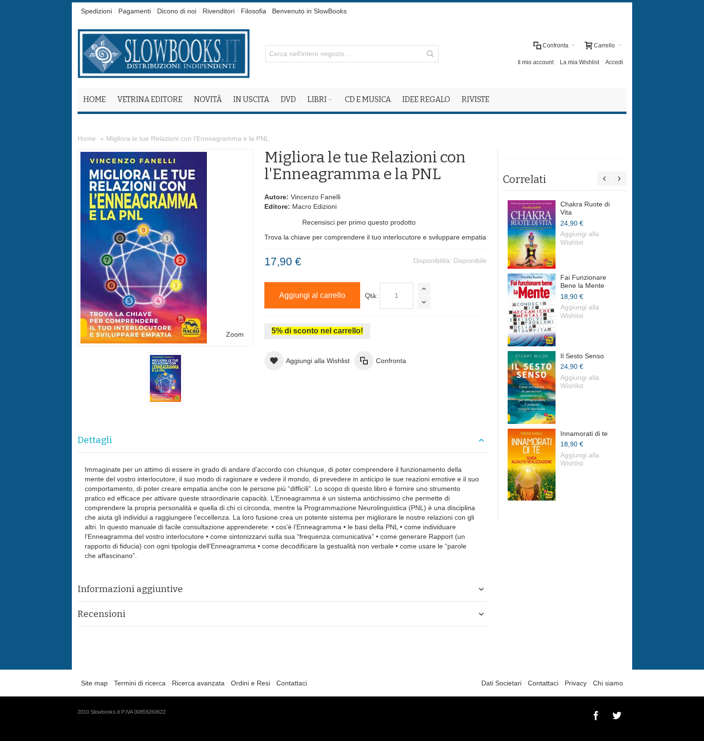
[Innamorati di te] (532, 465)
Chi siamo (608, 683)
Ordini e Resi (250, 683)
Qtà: (371, 295)
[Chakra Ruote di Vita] (532, 234)
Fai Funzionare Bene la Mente (583, 282)
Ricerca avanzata (198, 683)
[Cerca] (430, 54)
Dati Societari (501, 683)
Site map (94, 683)
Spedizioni (96, 11)
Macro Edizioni (314, 206)
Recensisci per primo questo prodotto (359, 222)
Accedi (614, 62)
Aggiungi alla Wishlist (579, 238)
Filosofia (253, 11)
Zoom (235, 334)
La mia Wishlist (579, 62)
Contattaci (291, 683)
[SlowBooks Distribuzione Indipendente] (164, 53)
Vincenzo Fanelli (316, 197)
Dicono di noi (176, 11)
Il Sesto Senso (582, 356)
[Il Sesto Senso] (532, 387)
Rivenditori (219, 11)
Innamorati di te (584, 433)
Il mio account (536, 62)
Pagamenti (134, 11)
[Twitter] (616, 714)
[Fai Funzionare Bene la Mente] (532, 310)
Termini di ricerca (140, 683)
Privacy (576, 683)
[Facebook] (596, 714)
